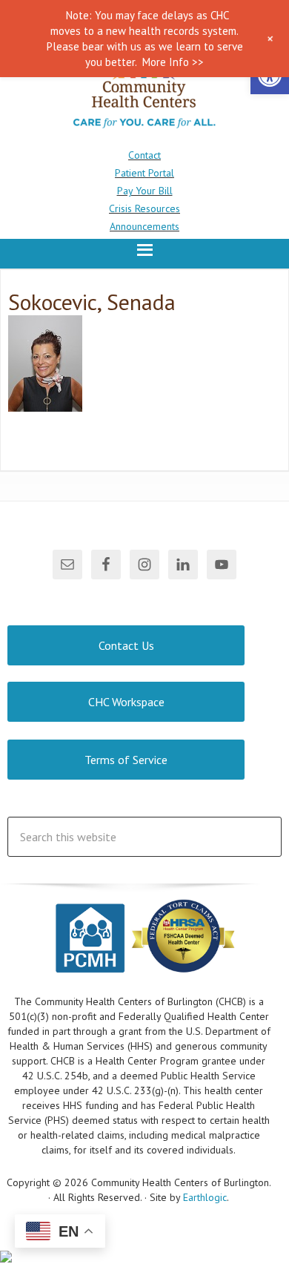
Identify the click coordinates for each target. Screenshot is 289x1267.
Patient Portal (144, 173)
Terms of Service (125, 759)
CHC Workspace (126, 701)
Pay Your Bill (145, 190)
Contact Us (126, 645)
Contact (144, 155)
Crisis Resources (144, 208)
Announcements (144, 226)
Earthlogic (205, 1197)
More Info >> (173, 62)
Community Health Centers (144, 94)
